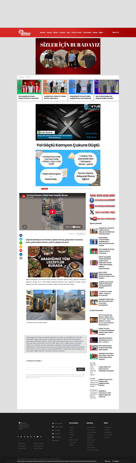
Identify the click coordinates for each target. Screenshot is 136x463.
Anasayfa (21, 77)
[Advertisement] (68, 14)
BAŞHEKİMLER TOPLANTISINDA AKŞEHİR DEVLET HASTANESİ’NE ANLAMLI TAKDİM (106, 241)
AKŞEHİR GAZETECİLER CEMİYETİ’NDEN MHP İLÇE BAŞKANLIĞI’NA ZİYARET (106, 285)
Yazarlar (57, 430)
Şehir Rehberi (91, 447)
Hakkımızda (21, 443)
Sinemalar (90, 442)
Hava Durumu (91, 427)
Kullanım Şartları (39, 443)
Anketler (107, 430)
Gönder (80, 369)
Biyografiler (107, 432)
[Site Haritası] (38, 437)
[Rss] (35, 437)
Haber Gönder (38, 448)
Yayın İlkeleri (22, 446)
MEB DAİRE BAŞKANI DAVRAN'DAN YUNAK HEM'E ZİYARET (105, 348)
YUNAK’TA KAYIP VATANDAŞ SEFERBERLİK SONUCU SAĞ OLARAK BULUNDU (106, 331)
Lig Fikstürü (90, 437)
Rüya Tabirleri (108, 435)
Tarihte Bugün (91, 440)
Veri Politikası (22, 448)
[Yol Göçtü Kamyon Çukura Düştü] (55, 305)
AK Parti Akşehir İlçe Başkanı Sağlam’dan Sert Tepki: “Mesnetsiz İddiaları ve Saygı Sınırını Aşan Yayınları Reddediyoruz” (106, 320)
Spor (68, 32)
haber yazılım (90, 459)
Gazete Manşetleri (92, 450)
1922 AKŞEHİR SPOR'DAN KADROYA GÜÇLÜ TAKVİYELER (106, 251)
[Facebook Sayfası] (19, 437)
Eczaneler (90, 435)
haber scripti (82, 459)
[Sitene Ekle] (41, 437)
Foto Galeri (58, 423)
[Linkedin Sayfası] (32, 437)
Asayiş (49, 32)
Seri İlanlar (90, 445)
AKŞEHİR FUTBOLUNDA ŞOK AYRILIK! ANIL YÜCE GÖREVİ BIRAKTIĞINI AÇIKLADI (106, 356)
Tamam (116, 461)
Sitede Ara (107, 427)
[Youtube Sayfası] (28, 437)
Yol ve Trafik (91, 430)
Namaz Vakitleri (92, 432)
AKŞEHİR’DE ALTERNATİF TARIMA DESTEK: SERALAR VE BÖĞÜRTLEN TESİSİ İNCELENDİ (106, 231)
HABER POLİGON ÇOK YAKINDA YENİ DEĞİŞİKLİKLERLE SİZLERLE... (106, 382)
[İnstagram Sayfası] (25, 437)
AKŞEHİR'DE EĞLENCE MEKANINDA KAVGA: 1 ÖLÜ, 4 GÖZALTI (106, 340)
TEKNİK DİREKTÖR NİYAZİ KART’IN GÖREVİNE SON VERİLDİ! (106, 369)
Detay (108, 461)
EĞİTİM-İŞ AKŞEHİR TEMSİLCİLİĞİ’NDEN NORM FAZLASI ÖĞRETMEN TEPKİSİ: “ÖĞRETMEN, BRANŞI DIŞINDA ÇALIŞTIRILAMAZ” (105, 263)
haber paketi (73, 459)
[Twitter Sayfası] (22, 437)
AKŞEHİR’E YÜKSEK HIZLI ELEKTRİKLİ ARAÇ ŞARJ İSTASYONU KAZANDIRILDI (106, 302)
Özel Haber (87, 32)
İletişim (56, 440)
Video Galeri (58, 427)
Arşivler (57, 434)
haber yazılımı (64, 459)
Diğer (101, 32)
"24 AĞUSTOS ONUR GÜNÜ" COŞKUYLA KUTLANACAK (105, 293)
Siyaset (62, 32)
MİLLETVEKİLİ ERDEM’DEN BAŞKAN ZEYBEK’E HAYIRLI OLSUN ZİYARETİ (106, 275)
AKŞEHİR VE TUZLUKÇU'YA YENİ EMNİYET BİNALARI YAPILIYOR (105, 394)
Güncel (42, 32)
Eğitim (55, 32)
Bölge (95, 32)
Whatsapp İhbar (39, 446)
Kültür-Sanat (77, 32)
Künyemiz (58, 437)
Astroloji (106, 437)
